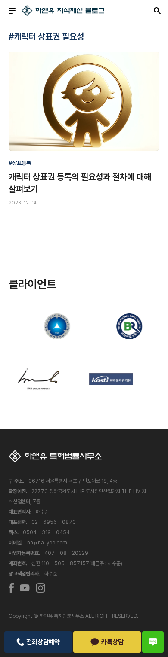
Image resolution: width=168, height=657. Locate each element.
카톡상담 (112, 642)
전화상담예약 (43, 642)
